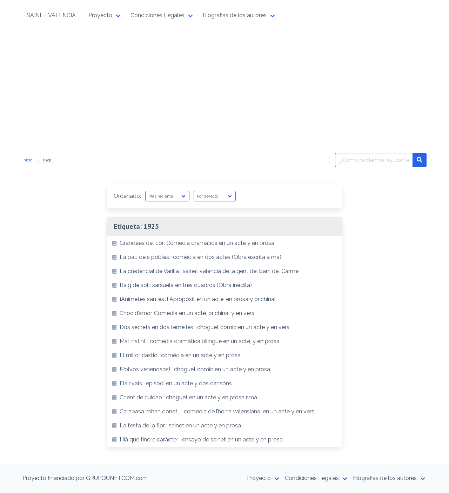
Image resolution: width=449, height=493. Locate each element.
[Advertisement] (224, 83)
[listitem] (224, 243)
